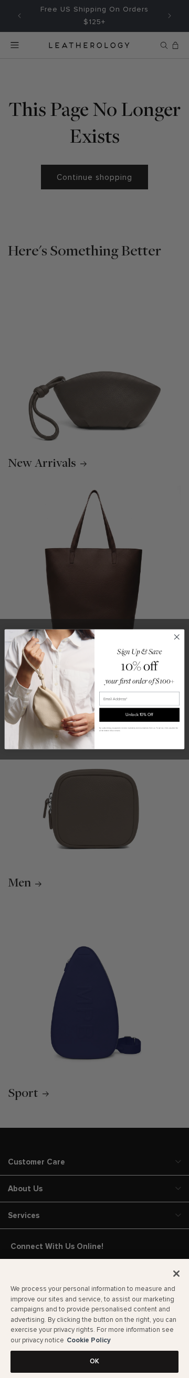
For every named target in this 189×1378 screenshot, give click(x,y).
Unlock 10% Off (139, 715)
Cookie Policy (89, 1340)
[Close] (176, 1273)
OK (94, 1361)
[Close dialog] (177, 637)
